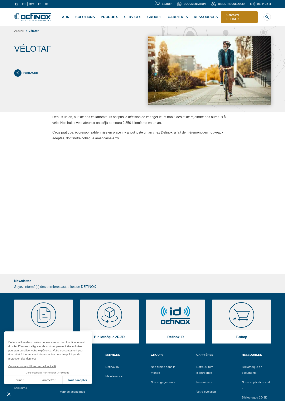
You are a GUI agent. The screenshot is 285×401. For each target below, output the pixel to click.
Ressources (206, 17)
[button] (9, 394)
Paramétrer (47, 380)
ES (39, 4)
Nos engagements (163, 382)
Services (132, 17)
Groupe (154, 17)
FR (16, 4)
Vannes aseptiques (72, 391)
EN (23, 4)
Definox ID (112, 367)
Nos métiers (204, 382)
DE (46, 4)
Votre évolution (206, 391)
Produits (109, 17)
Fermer (19, 380)
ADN (65, 17)
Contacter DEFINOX (232, 17)
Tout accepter (77, 380)
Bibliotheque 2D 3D (254, 397)
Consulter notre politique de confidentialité (32, 366)
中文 (31, 4)
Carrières (178, 17)
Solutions (85, 17)
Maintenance (113, 376)
